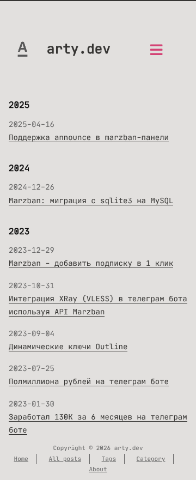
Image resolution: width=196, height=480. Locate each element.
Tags (109, 459)
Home (21, 459)
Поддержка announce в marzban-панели (89, 137)
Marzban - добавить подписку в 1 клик (91, 263)
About (98, 469)
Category (151, 459)
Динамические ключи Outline (68, 346)
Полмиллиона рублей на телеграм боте (89, 381)
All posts (65, 459)
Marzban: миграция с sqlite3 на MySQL (91, 200)
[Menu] (156, 53)
